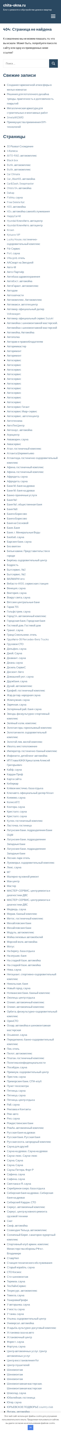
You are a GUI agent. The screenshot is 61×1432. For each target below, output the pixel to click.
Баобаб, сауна (15, 537)
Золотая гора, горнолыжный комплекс (29, 727)
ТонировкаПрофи (17, 1299)
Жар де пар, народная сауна (23, 695)
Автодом (12, 290)
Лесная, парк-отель (18, 857)
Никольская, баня (17, 983)
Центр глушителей (18, 1364)
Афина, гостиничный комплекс (25, 467)
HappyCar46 (14, 216)
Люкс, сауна (14, 867)
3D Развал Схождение (20, 146)
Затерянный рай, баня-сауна (24, 709)
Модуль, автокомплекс (20, 932)
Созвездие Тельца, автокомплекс (27, 1230)
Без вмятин (14, 546)
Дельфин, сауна (16, 648)
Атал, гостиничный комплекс (24, 448)
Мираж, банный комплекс (22, 913)
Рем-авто (12, 1113)
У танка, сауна (15, 1313)
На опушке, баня (16, 955)
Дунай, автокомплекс (19, 685)
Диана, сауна (15, 662)
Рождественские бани (20, 1123)
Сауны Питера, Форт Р (20, 1169)
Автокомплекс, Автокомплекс (24, 299)
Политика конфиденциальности (26, 1062)
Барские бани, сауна (19, 541)
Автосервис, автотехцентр (23, 415)
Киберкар (12, 783)
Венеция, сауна (16, 588)
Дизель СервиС (16, 667)
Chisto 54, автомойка (19, 188)
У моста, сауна (16, 1309)
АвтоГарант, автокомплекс (23, 285)
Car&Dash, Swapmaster (20, 183)
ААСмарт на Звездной (20, 262)
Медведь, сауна (16, 909)
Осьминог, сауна (17, 1034)
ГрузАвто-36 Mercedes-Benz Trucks (28, 639)
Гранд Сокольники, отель (22, 634)
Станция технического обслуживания (29, 1262)
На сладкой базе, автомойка (24, 960)
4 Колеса (12, 150)
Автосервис (14, 360)
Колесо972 (13, 802)
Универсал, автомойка (20, 1323)
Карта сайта (14, 778)
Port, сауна (13, 253)
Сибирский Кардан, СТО (21, 1202)
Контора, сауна (16, 806)
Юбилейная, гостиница (21, 1397)
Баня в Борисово (17, 513)
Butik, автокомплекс (19, 164)
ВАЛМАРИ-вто (16, 578)
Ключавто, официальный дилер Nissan (30, 792)
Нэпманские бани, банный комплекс (28, 992)
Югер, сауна (14, 1402)
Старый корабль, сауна (21, 1267)
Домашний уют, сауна (20, 676)
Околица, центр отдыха (21, 997)
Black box (12, 160)
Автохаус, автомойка (19, 429)
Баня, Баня (13, 527)
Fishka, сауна (15, 197)
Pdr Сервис (13, 248)
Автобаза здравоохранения (23, 276)
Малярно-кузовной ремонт (23, 876)
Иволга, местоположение (22, 746)
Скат (10, 1220)
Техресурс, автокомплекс (22, 1290)
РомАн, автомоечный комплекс (25, 1127)
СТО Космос (14, 1271)
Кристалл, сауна (17, 811)
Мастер (11, 885)
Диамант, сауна (16, 657)
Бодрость (12, 564)
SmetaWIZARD (15, 117)
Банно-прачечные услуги (22, 495)
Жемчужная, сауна (18, 699)
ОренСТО (12, 1020)
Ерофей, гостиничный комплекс (26, 690)
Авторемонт (14, 350)
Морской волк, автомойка (22, 941)
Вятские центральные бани (23, 602)
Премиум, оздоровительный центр (28, 1071)
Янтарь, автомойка (18, 1411)
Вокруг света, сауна (18, 597)
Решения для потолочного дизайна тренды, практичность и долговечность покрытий (30, 98)
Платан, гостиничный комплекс (25, 1058)
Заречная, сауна (16, 704)
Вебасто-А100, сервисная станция (27, 583)
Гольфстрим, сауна (18, 611)
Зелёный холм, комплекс (22, 723)
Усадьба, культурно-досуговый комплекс (31, 1327)
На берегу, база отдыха (21, 950)
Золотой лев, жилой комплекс (25, 741)
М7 (8, 871)
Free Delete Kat (16, 202)
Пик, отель (13, 1048)
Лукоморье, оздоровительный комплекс (31, 862)
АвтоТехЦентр (15, 425)
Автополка (13, 336)
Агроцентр (13, 434)
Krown (10, 229)
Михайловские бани (19, 923)
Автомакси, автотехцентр (22, 304)
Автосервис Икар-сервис (22, 411)
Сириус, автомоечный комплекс (26, 1206)
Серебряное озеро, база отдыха (26, 1188)
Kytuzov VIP (13, 234)
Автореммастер (16, 346)
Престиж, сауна (16, 1076)
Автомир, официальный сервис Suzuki (30, 318)
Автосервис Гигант (18, 406)
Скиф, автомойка (17, 1225)
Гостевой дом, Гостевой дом (24, 625)
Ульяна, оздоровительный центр (26, 1318)
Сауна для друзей (17, 1146)
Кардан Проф (15, 774)
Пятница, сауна (16, 1090)
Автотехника (14, 420)
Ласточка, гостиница (19, 825)
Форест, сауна (15, 1341)
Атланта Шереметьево (20, 453)
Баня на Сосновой (17, 522)
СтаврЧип (13, 1258)
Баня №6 (12, 509)
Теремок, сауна (16, 1281)
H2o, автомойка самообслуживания (28, 211)
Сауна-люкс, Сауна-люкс (22, 1155)
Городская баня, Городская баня (26, 620)
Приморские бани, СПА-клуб (24, 1081)
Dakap (10, 192)
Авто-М (11, 267)
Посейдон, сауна (17, 1067)
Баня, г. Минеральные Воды (23, 532)
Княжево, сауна (16, 797)
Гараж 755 (13, 606)
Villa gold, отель (16, 257)
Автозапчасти (15, 295)
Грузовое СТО (15, 643)
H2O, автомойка (16, 206)
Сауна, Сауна (15, 1160)
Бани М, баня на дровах (21, 485)
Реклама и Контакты (19, 1109)
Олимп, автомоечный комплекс (25, 1002)
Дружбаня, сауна (17, 681)
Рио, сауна (13, 1118)
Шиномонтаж (15, 1369)
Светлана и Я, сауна (19, 1183)
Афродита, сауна (17, 476)
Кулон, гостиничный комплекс (25, 820)
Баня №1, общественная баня (24, 504)
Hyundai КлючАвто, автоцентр (25, 220)
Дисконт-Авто (15, 671)
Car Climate (13, 174)
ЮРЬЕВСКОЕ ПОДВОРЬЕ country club (30, 1406)
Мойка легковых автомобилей (25, 937)
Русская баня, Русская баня (23, 1137)
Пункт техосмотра (18, 1085)
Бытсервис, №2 (16, 569)
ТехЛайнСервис (16, 1285)
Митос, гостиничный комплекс (25, 918)
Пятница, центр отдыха (21, 1099)
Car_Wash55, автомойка (21, 178)
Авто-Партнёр (15, 271)
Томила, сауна (15, 1295)
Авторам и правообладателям (25, 341)
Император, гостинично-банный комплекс (32, 750)
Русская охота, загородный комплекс (29, 1141)
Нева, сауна (14, 969)
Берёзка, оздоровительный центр (27, 560)
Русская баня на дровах (21, 1132)
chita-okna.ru (14, 5)
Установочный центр (19, 1337)
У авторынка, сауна (18, 1304)
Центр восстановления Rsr (23, 1360)
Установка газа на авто (20, 1332)
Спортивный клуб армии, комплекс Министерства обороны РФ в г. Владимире (28, 1248)
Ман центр (13, 881)
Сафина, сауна (16, 1174)
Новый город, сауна (18, 988)
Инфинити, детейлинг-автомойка (27, 755)
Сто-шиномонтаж (17, 1276)
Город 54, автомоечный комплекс (26, 615)
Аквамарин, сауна (17, 439)
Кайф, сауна (14, 769)
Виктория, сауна (16, 592)
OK (30, 1427)
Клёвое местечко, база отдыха (25, 788)
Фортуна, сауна (16, 1346)
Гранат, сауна (15, 630)
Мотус (11, 946)
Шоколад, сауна (16, 1392)
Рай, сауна (13, 1104)
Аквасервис (14, 443)
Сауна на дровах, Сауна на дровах (27, 1151)
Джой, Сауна (14, 653)
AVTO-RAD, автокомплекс (22, 155)
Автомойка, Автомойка (20, 332)
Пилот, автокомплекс (19, 1053)
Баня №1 (12, 499)
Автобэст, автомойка (19, 281)
